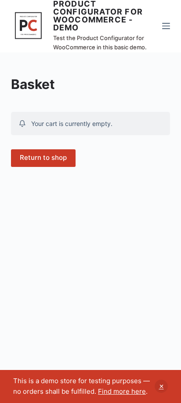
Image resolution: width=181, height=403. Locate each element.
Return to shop (43, 157)
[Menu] (166, 26)
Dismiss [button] (161, 386)
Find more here (122, 391)
